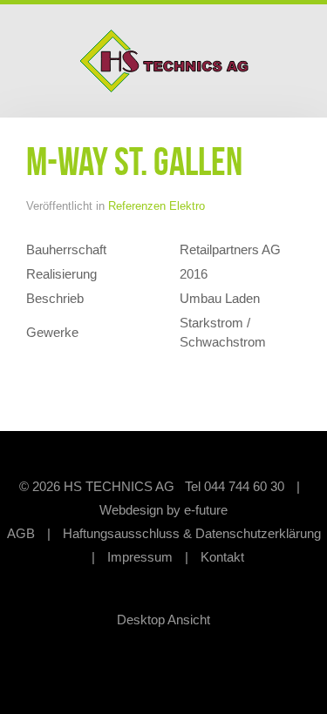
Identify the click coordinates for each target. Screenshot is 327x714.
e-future (206, 509)
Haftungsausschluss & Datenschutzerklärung (192, 533)
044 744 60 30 (244, 486)
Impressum (140, 556)
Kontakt (222, 556)
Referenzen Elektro (156, 205)
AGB (21, 533)
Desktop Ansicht (163, 619)
